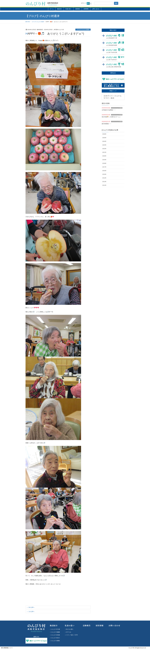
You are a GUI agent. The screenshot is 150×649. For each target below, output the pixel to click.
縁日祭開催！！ (106, 123)
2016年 (104, 170)
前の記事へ (32, 607)
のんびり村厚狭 (55, 641)
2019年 (104, 159)
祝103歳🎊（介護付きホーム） (111, 117)
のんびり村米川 (55, 638)
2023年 (104, 145)
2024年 (104, 141)
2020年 (104, 156)
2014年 (104, 178)
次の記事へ (32, 611)
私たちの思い (70, 629)
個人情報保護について (7, 648)
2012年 (104, 185)
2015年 (104, 174)
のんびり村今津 (55, 629)
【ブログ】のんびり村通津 (83, 29)
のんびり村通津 (55, 632)
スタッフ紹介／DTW (72, 635)
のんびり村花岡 (55, 635)
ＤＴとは (68, 632)
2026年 (104, 134)
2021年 (104, 152)
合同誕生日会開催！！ (109, 110)
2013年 (104, 181)
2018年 (104, 163)
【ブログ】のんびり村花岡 (117, 114)
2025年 (104, 137)
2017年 (104, 167)
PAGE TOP (144, 628)
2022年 (104, 148)
